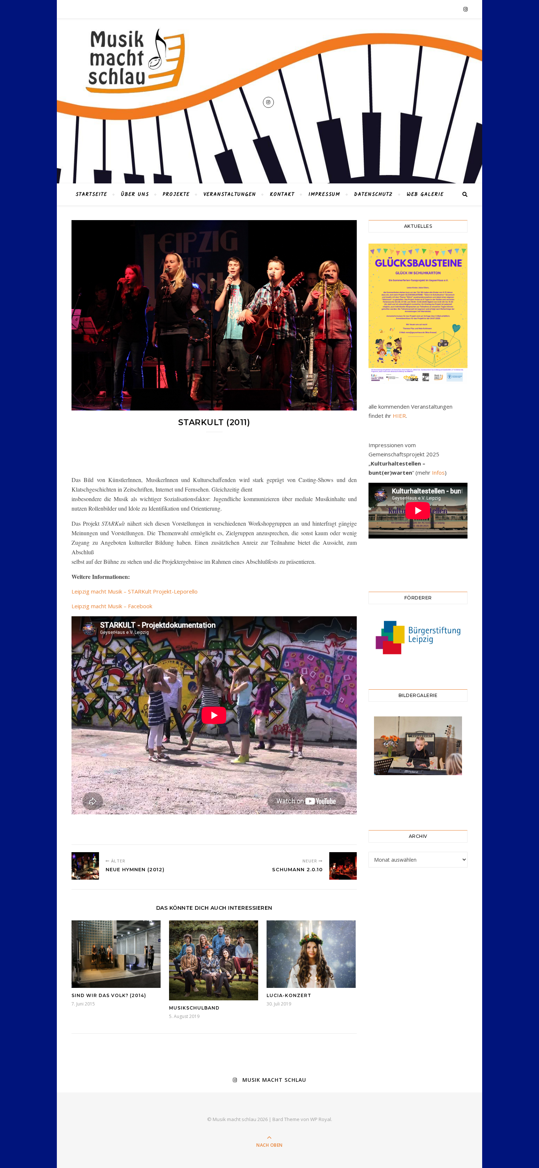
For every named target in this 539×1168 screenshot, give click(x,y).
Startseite (91, 194)
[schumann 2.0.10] (343, 866)
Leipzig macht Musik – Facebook (112, 606)
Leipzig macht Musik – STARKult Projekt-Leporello (135, 591)
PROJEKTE (176, 194)
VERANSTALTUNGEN (229, 194)
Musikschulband (194, 1008)
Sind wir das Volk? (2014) (109, 995)
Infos (438, 472)
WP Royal (320, 1119)
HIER (399, 415)
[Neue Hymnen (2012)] (85, 866)
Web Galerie (425, 194)
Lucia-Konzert (289, 995)
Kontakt (282, 194)
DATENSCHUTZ (373, 194)
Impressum (324, 194)
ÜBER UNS (135, 194)
